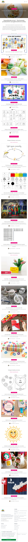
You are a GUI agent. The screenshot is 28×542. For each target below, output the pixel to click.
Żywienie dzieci (16, 529)
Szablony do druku (14, 392)
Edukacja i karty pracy (14, 102)
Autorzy (2, 523)
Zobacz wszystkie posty (14, 142)
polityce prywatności (11, 536)
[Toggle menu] (26, 1)
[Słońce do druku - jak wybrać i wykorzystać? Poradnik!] (14, 44)
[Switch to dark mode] (24, 1)
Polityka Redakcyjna (24, 534)
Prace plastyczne (14, 277)
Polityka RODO (19, 534)
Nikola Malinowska (3, 526)
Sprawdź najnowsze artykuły (14, 136)
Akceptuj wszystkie (8, 539)
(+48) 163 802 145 (4, 519)
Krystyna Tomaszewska (4, 525)
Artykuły (15, 509)
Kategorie (15, 523)
